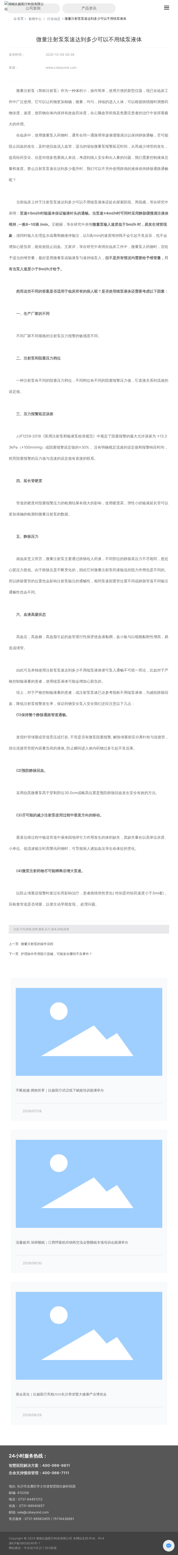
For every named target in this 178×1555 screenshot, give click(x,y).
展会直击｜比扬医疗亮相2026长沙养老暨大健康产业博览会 (61, 1394)
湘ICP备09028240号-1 (24, 1543)
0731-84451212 (30, 1499)
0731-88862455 (37, 1519)
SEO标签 (51, 1548)
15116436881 (63, 1519)
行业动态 (53, 19)
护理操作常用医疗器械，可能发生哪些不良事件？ (56, 954)
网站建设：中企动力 (22, 1548)
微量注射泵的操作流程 (37, 944)
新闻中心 (35, 19)
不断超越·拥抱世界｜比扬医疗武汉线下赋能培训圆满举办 (60, 1090)
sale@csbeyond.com (33, 1512)
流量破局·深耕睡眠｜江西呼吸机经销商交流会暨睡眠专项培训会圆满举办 (72, 1242)
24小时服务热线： (28, 1456)
